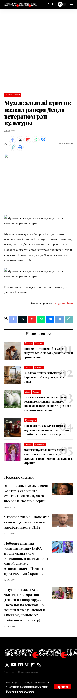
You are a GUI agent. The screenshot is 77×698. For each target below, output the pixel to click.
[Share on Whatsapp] (35, 139)
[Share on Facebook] (12, 139)
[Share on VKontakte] (42, 139)
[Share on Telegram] (59, 319)
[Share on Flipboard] (27, 139)
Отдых (38, 367)
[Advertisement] (38, 49)
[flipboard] (33, 664)
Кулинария (30, 420)
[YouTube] (13, 664)
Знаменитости (13, 94)
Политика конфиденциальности (26, 687)
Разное (38, 343)
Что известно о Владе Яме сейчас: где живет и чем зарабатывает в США (26, 522)
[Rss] (39, 664)
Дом (27, 391)
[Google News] (20, 664)
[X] (7, 664)
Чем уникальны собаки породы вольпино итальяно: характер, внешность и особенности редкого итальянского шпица (47, 403)
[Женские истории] (20, 4)
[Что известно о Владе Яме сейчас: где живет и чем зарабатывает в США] (62, 520)
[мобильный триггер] (69, 4)
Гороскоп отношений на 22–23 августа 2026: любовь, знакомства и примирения (48, 353)
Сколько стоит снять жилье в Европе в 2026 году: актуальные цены (45, 377)
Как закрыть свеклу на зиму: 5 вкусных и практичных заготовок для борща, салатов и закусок (47, 430)
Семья (36, 391)
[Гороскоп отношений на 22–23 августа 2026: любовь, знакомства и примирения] (12, 351)
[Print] (20, 147)
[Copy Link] (12, 147)
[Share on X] (20, 139)
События (39, 444)
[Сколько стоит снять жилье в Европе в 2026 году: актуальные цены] (12, 375)
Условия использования (20, 691)
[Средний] (27, 664)
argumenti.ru (64, 303)
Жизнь (28, 343)
